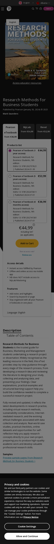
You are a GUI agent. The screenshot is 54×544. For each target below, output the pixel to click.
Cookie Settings (27, 526)
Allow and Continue (27, 536)
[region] (27, 511)
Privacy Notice (30, 517)
